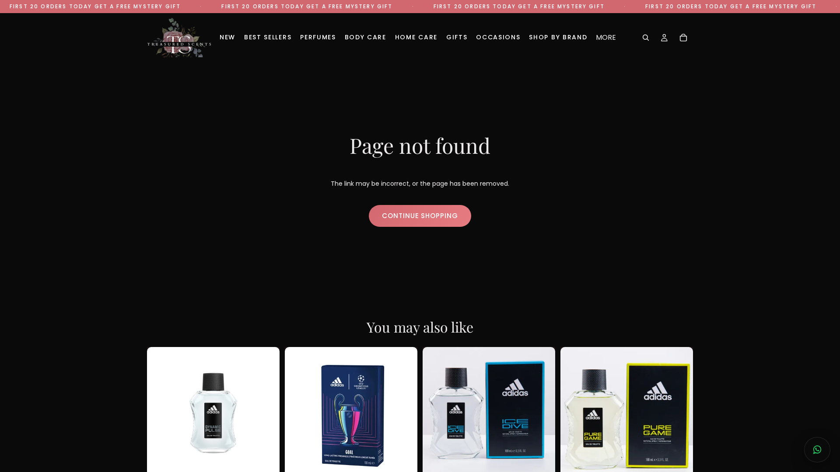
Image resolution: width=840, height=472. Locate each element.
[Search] (645, 37)
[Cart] (683, 37)
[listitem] (606, 37)
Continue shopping (420, 215)
